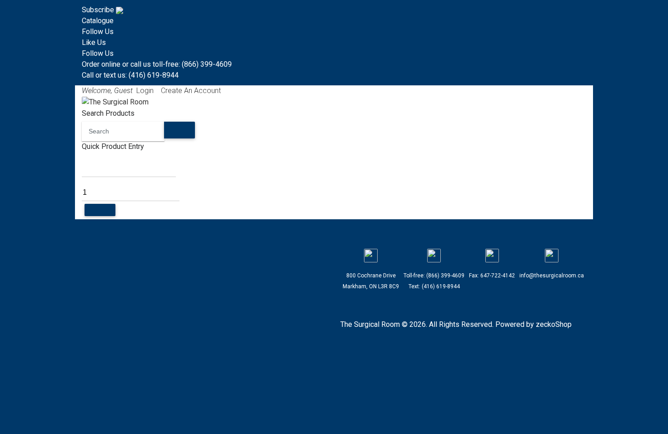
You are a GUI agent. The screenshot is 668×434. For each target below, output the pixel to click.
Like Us (94, 42)
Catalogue (98, 20)
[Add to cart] (100, 210)
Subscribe (99, 9)
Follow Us (98, 31)
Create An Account (191, 90)
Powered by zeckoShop (533, 324)
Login (145, 90)
